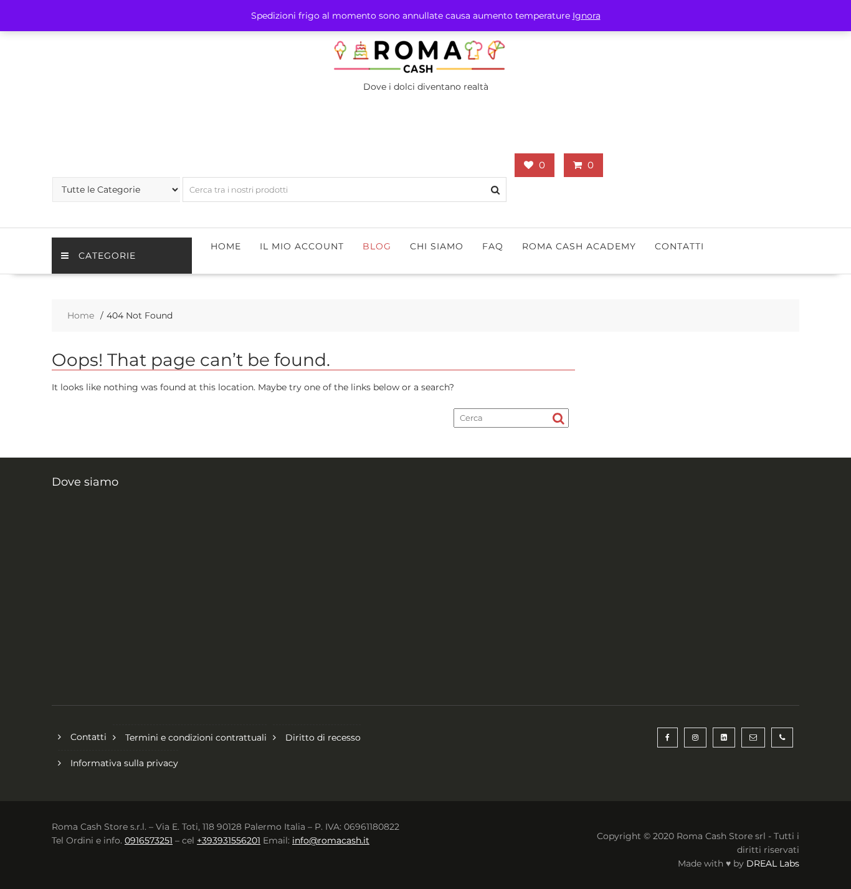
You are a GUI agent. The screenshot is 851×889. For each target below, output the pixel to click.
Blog (377, 246)
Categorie (107, 255)
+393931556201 (228, 840)
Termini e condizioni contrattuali (196, 737)
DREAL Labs (772, 863)
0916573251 (149, 840)
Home (226, 246)
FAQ (492, 246)
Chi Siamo (437, 246)
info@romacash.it (330, 840)
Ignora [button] (587, 15)
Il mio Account (302, 246)
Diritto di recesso (323, 737)
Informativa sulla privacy (124, 763)
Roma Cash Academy (579, 246)
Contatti (679, 246)
